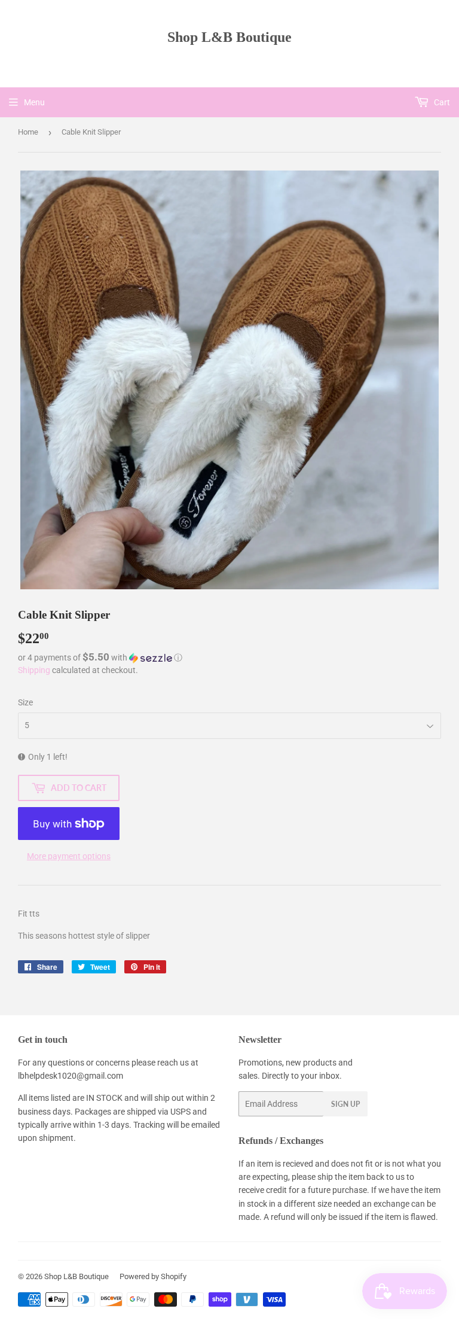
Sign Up (345, 1104)
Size (25, 702)
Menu (34, 102)
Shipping (34, 670)
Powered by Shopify (153, 1276)
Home (28, 131)
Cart (441, 102)
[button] (229, 657)
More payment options (69, 856)
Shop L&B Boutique (229, 37)
